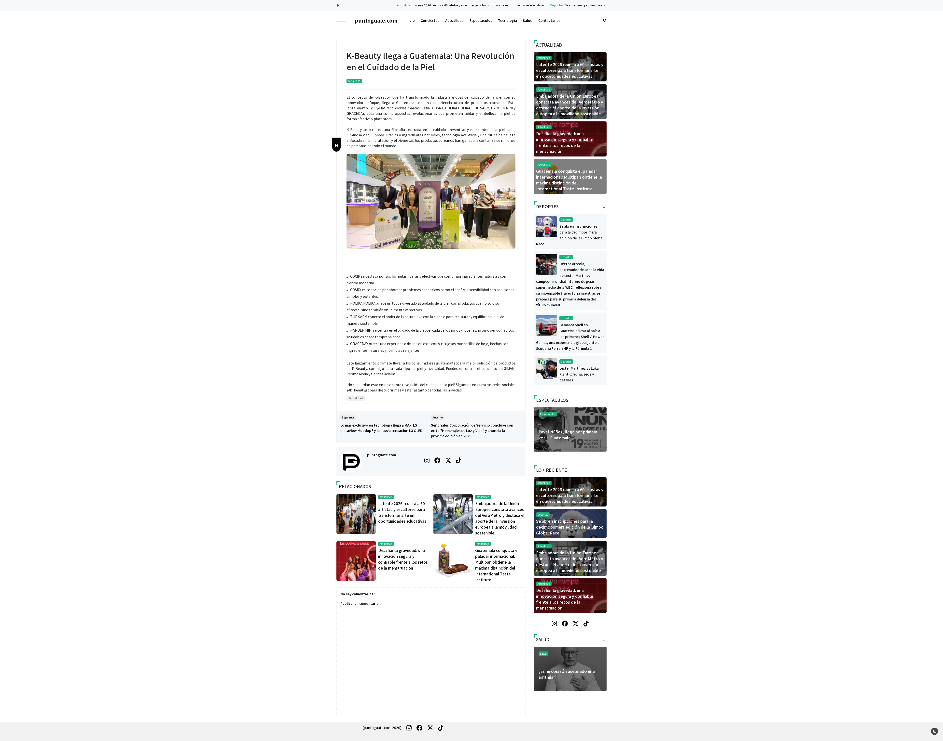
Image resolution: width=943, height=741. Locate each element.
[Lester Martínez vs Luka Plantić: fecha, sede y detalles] (546, 368)
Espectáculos (481, 20)
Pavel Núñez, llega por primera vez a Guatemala (568, 435)
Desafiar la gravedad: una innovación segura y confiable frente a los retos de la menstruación (564, 142)
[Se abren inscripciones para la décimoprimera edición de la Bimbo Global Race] (546, 226)
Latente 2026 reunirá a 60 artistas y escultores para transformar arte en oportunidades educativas (450, 5)
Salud (527, 20)
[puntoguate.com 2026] (382, 727)
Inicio (410, 20)
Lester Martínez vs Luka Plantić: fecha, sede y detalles (579, 374)
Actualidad (376, 5)
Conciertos (430, 20)
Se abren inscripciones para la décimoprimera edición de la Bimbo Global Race (590, 5)
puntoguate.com (381, 454)
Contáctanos (549, 20)
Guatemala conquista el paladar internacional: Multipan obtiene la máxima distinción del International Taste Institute (569, 180)
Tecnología (507, 20)
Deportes (528, 5)
